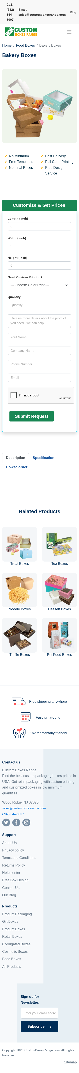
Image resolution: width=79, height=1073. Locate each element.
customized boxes (23, 787)
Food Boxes (25, 45)
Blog (73, 12)
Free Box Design (15, 880)
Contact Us (11, 888)
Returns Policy (13, 865)
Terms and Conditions (19, 858)
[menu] (69, 32)
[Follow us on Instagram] (26, 822)
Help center (11, 873)
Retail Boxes (12, 936)
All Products (11, 966)
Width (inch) (17, 238)
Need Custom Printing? (25, 277)
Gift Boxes (10, 921)
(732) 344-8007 (13, 814)
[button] (12, 106)
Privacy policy (13, 850)
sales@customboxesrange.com (24, 808)
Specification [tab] (43, 458)
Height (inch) (17, 257)
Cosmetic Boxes (15, 951)
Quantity (14, 297)
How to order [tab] (16, 467)
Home (7, 45)
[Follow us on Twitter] (6, 822)
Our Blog (9, 895)
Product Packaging (17, 914)
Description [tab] (15, 458)
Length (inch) (18, 218)
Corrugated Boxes (16, 944)
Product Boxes (13, 929)
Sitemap (70, 1062)
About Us (9, 843)
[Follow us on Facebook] (16, 822)
